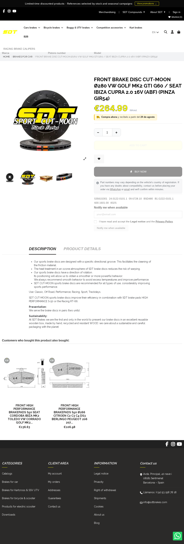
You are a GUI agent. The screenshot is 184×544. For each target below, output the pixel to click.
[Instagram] (9, 11)
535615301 (100, 198)
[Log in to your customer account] (172, 32)
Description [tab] (42, 249)
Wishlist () (176, 17)
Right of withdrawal (105, 490)
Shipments (100, 498)
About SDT (158, 12)
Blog (97, 522)
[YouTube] (14, 11)
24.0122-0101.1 (118, 198)
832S (113, 202)
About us (99, 514)
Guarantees (54, 498)
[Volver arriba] (116, 132)
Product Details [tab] (82, 249)
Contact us (54, 506)
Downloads (8, 514)
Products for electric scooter (18, 506)
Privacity (99, 481)
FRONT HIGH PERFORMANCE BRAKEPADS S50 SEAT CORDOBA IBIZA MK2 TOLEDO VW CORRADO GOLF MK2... (24, 414)
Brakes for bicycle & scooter (18, 498)
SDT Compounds (134, 12)
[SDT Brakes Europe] (10, 31)
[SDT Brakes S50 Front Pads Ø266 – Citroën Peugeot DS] (69, 373)
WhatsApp (115, 189)
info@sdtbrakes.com (155, 502)
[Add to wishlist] (99, 159)
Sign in (176, 12)
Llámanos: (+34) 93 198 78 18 (159, 492)
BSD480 (148, 198)
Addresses (54, 490)
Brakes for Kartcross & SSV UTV (20, 490)
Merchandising (107, 12)
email (127, 189)
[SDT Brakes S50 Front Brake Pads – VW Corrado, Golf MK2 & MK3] (24, 373)
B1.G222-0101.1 (164, 198)
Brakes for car (10, 481)
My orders (54, 481)
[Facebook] (4, 11)
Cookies (99, 506)
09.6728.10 (135, 198)
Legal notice (138, 221)
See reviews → (131, 3)
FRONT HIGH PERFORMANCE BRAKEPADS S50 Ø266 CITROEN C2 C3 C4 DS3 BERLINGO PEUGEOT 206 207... (69, 414)
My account (55, 473)
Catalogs (7, 473)
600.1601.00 (101, 202)
